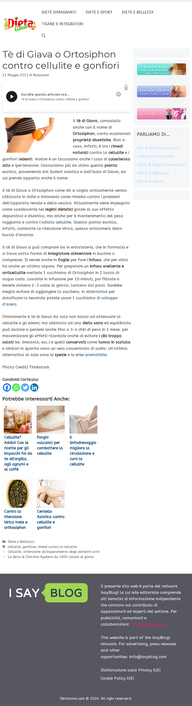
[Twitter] (25, 387)
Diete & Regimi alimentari (161, 164)
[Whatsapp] (16, 387)
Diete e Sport (99, 12)
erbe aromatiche (91, 354)
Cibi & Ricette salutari (158, 148)
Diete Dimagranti (59, 12)
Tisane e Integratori (62, 24)
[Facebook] (7, 387)
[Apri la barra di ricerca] (43, 36)
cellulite (63, 222)
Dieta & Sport (150, 181)
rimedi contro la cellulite (57, 547)
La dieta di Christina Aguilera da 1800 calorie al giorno (51, 557)
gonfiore (29, 547)
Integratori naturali (155, 156)
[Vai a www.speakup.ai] (126, 87)
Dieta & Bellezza (153, 173)
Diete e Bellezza (138, 12)
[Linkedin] (34, 387)
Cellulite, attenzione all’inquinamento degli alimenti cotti (54, 552)
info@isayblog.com (149, 624)
